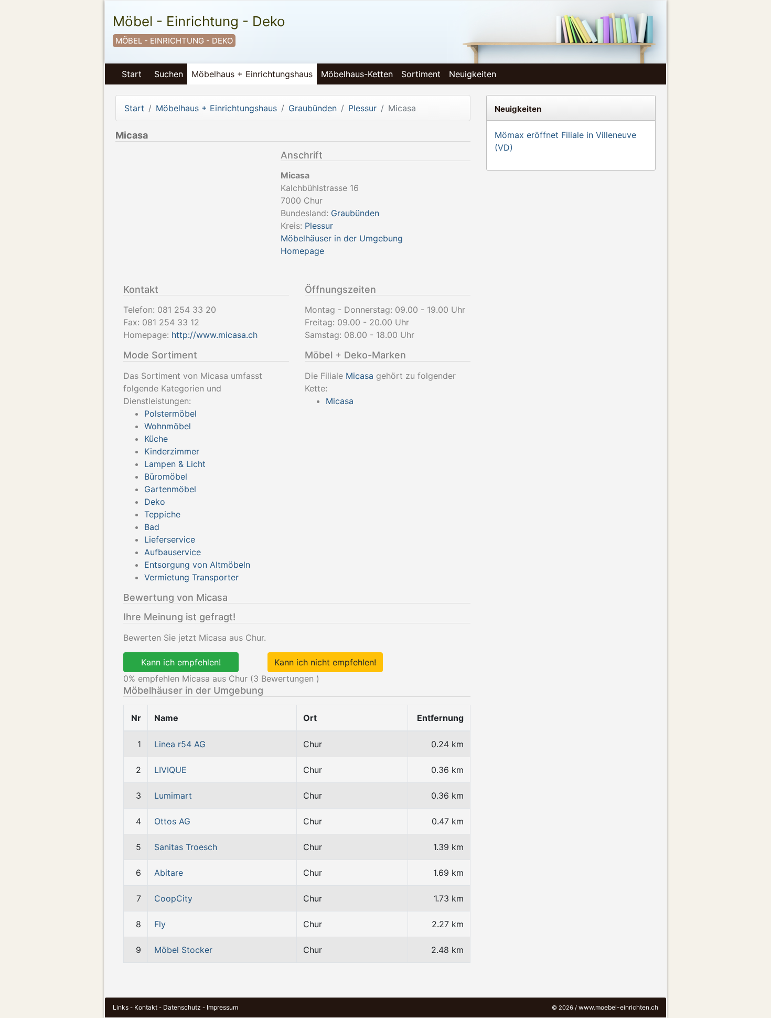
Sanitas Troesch (185, 847)
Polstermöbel (170, 413)
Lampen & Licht (175, 464)
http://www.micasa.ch (215, 335)
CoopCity (173, 898)
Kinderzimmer (171, 451)
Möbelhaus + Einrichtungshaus (252, 74)
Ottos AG (172, 821)
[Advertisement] (194, 215)
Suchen (168, 74)
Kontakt (145, 1007)
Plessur (362, 108)
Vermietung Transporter (191, 577)
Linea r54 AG (180, 744)
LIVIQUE (170, 770)
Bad (151, 527)
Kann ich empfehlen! (181, 662)
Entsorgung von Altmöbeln (197, 564)
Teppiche (162, 514)
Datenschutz (182, 1007)
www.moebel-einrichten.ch (618, 1007)
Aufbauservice (172, 552)
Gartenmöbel (170, 489)
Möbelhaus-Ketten (357, 74)
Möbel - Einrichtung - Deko (199, 21)
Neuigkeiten (472, 74)
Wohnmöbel (167, 426)
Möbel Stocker (183, 950)
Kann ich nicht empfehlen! (325, 662)
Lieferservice (169, 539)
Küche (156, 438)
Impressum (222, 1007)
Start (132, 74)
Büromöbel (165, 476)
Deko (154, 501)
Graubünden (312, 108)
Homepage (302, 251)
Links (120, 1007)
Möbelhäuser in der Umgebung (342, 238)
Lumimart (173, 795)
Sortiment (421, 74)
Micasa (359, 375)
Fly (160, 924)
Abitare (168, 872)
